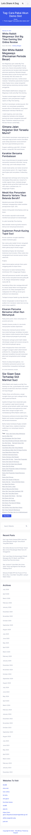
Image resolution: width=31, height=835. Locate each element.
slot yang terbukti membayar (11, 510)
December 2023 (8, 718)
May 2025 (6, 643)
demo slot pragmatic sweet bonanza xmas (13, 474)
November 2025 (8, 616)
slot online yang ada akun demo (12, 507)
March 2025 (6, 652)
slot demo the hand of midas (11, 503)
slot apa (19, 496)
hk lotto (5, 795)
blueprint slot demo (8, 445)
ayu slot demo (6, 443)
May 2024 (6, 696)
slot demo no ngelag (8, 500)
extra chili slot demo (18, 482)
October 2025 (7, 620)
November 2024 (8, 669)
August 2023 (7, 736)
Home (15, 19)
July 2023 (6, 741)
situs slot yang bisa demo (10, 493)
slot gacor (6, 798)
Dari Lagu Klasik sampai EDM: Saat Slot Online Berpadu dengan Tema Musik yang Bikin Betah (15, 541)
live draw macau (8, 802)
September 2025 (8, 625)
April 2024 (6, 701)
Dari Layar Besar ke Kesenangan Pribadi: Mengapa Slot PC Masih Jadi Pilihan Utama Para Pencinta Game (15, 558)
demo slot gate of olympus (10, 461)
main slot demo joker (8, 486)
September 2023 (8, 732)
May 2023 (6, 750)
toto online (6, 792)
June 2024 (6, 692)
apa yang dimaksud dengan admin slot (14, 441)
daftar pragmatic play (9, 818)
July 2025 (6, 634)
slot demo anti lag (8, 498)
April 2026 (6, 594)
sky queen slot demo (8, 496)
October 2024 (7, 674)
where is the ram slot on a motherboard (14, 512)
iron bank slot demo (8, 484)
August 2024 (7, 683)
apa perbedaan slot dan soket (11, 438)
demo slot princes (7, 477)
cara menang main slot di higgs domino (14, 450)
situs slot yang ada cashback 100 (12, 491)
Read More (7, 515)
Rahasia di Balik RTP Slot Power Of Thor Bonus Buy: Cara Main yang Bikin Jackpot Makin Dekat (15, 575)
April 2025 (6, 647)
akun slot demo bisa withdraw (15, 433)
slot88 (5, 805)
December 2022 (8, 772)
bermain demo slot (18, 443)
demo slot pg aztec (8, 466)
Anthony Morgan (16, 45)
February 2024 (7, 710)
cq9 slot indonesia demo (10, 454)
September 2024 (8, 678)
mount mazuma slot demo (10, 489)
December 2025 (8, 612)
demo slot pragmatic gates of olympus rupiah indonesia (14, 469)
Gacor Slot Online (6, 45)
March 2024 (6, 705)
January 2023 (7, 767)
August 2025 (7, 629)
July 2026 (6, 589)
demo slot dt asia (7, 459)
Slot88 (5, 785)
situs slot (6, 788)
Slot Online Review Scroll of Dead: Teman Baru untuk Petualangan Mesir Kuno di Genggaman (15, 550)
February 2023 (7, 763)
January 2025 (7, 661)
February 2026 (7, 603)
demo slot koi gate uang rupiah (12, 464)
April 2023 (6, 754)
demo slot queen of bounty (10, 479)
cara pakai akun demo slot (10, 452)
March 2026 (6, 598)
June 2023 (6, 745)
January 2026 (7, 607)
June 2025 (6, 638)
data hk (5, 809)
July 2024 (6, 687)
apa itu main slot (7, 436)
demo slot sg (6, 482)
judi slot (5, 821)
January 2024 (7, 714)
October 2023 (7, 727)
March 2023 (6, 759)
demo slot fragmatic (20, 459)
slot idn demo (6, 505)
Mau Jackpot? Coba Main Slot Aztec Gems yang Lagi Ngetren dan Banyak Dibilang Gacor (14, 566)
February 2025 (7, 656)
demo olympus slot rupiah (10, 457)
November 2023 (8, 723)
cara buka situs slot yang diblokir (12, 447)
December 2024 (8, 665)
